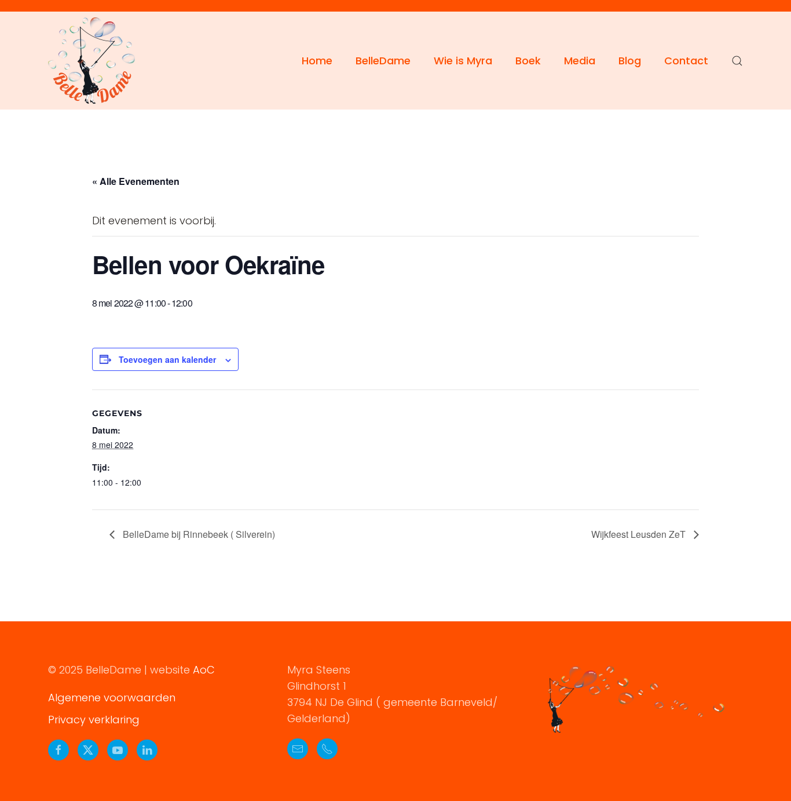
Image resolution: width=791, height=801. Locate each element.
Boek (528, 60)
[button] (737, 61)
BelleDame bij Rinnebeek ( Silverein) (197, 534)
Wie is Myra (463, 60)
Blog (629, 60)
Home (317, 60)
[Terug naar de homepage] (91, 60)
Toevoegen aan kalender (167, 359)
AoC (204, 669)
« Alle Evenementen (136, 181)
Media (579, 60)
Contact (686, 60)
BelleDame (383, 60)
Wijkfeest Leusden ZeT (639, 534)
